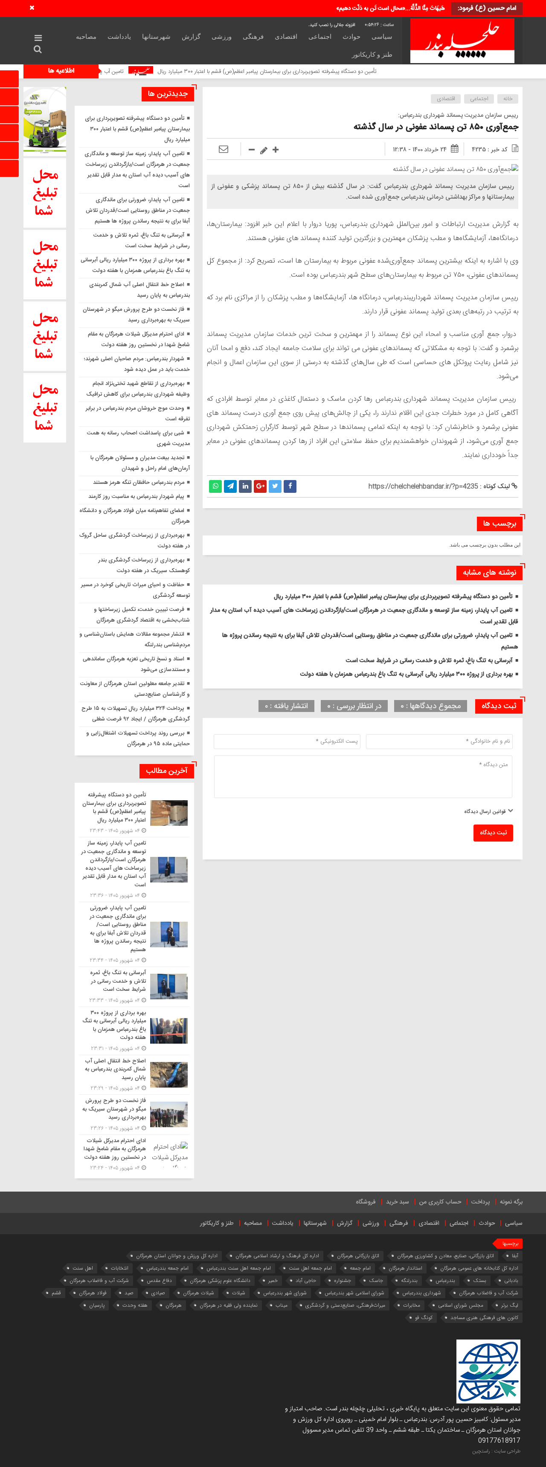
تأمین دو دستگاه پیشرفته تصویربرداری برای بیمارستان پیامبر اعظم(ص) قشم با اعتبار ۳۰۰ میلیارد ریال (321, 71)
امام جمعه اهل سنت (310, 1268)
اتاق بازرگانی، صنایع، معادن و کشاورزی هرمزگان (445, 1256)
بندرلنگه (409, 1280)
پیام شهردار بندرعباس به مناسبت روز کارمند (136, 496)
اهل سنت (83, 1268)
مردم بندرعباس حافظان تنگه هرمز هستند (138, 482)
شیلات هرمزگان (198, 1293)
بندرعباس (445, 1280)
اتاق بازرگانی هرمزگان (358, 1256)
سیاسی (382, 36)
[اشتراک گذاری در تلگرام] (230, 486)
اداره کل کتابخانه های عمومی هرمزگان (479, 1268)
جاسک (376, 1280)
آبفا (515, 1256)
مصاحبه (86, 36)
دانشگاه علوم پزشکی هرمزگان (220, 1280)
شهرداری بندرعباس (421, 1293)
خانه (508, 99)
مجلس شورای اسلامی (460, 1305)
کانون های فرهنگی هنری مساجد (484, 1318)
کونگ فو (424, 1318)
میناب (282, 1305)
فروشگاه (366, 1202)
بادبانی (511, 1280)
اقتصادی (286, 36)
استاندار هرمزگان (405, 1268)
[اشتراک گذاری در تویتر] (275, 486)
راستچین (481, 1451)
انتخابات (119, 1268)
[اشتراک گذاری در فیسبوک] (290, 486)
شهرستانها (156, 36)
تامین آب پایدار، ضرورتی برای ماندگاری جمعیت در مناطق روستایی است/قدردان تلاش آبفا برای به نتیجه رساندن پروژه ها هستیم (138, 210)
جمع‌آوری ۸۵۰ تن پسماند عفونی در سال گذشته (436, 127)
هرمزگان (174, 1305)
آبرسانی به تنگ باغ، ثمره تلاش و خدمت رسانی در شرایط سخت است (429, 661)
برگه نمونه (511, 1202)
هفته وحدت (135, 1305)
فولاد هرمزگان (93, 1293)
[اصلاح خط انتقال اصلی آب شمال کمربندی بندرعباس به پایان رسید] (134, 1075)
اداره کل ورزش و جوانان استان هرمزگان (177, 1256)
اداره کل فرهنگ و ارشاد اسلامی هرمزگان (277, 1256)
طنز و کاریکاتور (372, 54)
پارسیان (97, 1305)
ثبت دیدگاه (493, 833)
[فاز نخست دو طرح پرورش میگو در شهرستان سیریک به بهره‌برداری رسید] (134, 1114)
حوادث (351, 36)
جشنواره (342, 1280)
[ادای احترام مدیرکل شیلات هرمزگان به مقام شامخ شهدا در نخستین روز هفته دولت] (134, 1153)
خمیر (273, 1280)
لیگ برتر (509, 1305)
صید (129, 1293)
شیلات (238, 1293)
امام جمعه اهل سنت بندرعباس (238, 1268)
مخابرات (411, 1305)
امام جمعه (360, 1268)
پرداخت (480, 1202)
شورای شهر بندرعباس (285, 1293)
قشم (56, 1293)
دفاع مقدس (159, 1280)
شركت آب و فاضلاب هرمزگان (99, 1280)
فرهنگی (253, 36)
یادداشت (119, 36)
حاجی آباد (306, 1280)
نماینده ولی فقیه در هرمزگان (229, 1305)
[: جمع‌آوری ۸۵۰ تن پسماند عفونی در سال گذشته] (223, 150)
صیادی (158, 1293)
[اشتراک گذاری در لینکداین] (245, 486)
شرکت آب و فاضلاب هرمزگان (488, 1293)
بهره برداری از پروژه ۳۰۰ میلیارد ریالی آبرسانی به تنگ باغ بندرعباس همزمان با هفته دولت (406, 674)
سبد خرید (397, 1202)
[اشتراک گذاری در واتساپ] (215, 486)
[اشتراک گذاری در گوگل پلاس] (260, 486)
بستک (479, 1280)
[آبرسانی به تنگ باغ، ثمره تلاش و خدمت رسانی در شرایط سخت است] (134, 987)
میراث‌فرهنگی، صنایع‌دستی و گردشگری (345, 1305)
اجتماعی (319, 36)
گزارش (191, 36)
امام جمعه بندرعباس (167, 1268)
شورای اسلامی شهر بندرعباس (354, 1293)
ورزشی (222, 36)
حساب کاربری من (440, 1202)
